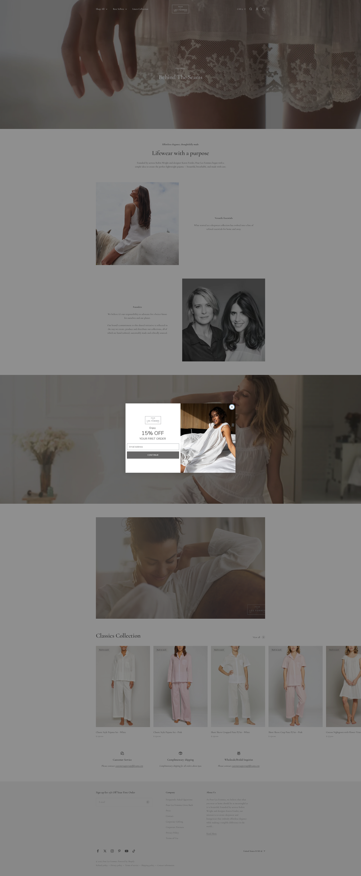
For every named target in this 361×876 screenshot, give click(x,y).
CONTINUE (153, 455)
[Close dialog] (231, 407)
